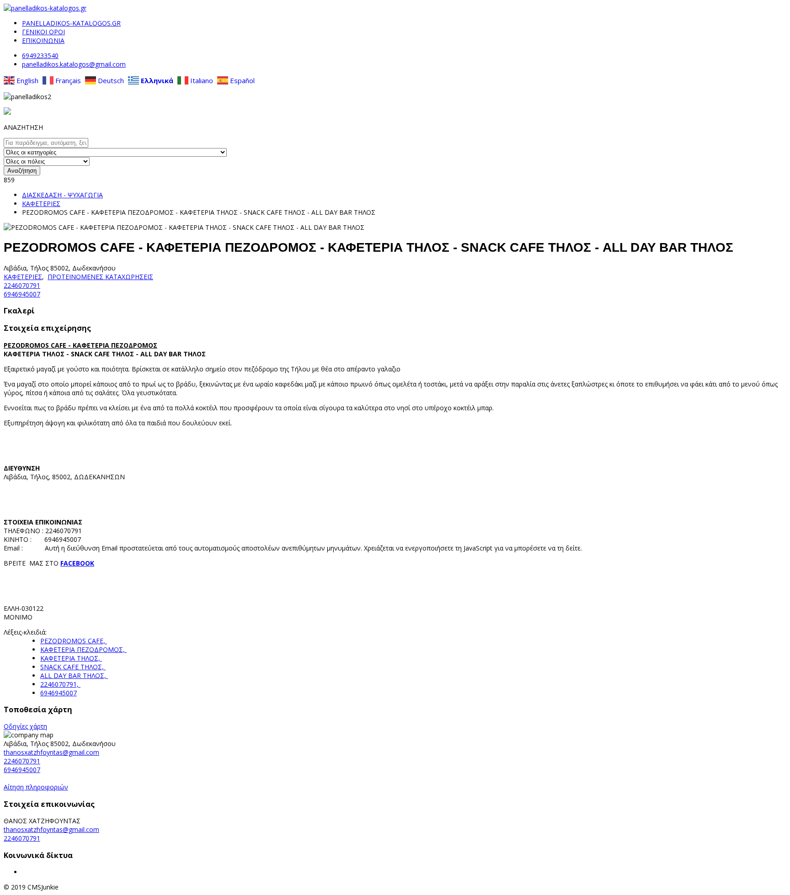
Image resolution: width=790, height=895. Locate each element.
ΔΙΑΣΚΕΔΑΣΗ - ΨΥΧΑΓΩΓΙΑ (62, 195)
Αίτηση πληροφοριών (36, 787)
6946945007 (22, 294)
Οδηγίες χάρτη (25, 726)
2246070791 (22, 285)
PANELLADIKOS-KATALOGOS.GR (71, 23)
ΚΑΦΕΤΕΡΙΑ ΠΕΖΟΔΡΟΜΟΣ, (83, 649)
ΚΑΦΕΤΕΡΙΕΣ (41, 203)
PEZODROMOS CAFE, (73, 640)
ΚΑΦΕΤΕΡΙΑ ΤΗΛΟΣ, (71, 658)
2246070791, (60, 684)
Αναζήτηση (22, 170)
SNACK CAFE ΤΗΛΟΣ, (73, 666)
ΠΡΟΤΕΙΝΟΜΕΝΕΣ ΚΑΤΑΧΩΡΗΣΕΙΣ (100, 276)
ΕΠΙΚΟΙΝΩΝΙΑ (43, 40)
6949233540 (40, 55)
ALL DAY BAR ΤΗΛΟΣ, (74, 675)
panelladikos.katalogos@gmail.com (74, 64)
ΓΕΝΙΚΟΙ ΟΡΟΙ (43, 31)
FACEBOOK (77, 563)
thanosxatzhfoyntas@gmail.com (51, 752)
